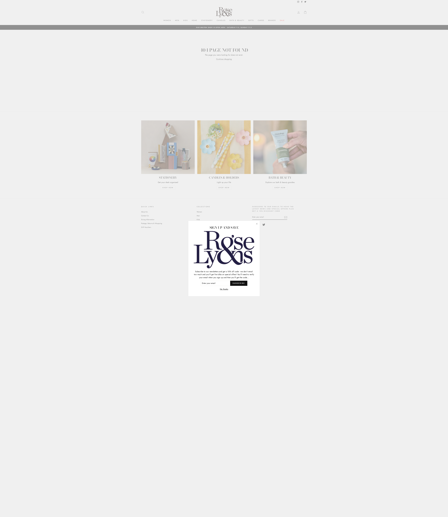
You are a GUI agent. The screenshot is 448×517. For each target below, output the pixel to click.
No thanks (224, 289)
